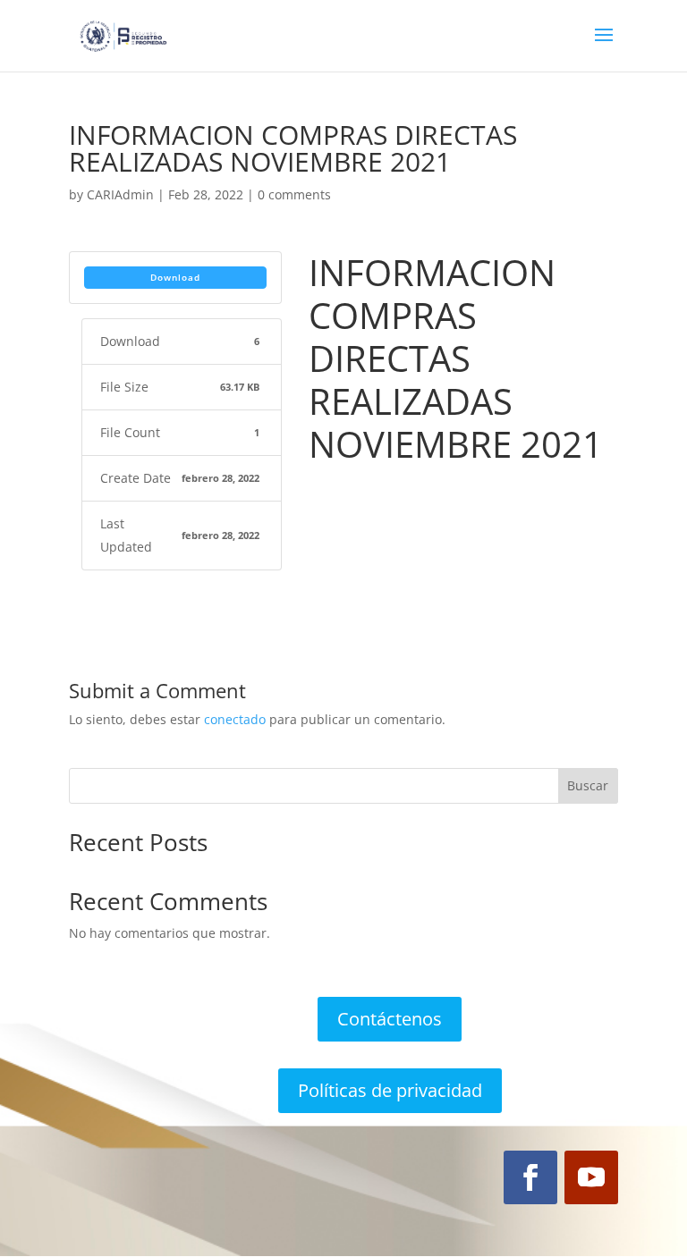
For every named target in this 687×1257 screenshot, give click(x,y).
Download (175, 277)
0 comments (294, 194)
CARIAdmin (120, 194)
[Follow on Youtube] (591, 1177)
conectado (235, 719)
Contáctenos (389, 1019)
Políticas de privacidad (390, 1090)
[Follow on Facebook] (530, 1177)
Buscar (587, 785)
